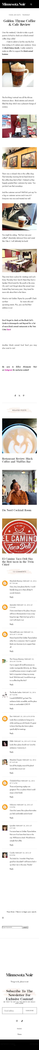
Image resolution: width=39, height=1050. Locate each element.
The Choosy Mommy (17, 659)
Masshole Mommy (16, 581)
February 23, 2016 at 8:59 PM (24, 716)
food (11, 15)
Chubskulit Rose (15, 781)
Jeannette (13, 605)
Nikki (11, 741)
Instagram (8, 370)
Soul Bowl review (8, 354)
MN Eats (17, 15)
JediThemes (20, 1045)
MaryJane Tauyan (16, 760)
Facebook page (14, 301)
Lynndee (12, 826)
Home (19, 1034)
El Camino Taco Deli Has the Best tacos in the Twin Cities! (18, 562)
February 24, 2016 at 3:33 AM (25, 741)
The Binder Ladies (16, 692)
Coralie (12, 853)
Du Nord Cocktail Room (16, 510)
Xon (11, 716)
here (8, 329)
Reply (11, 597)
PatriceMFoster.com (16, 632)
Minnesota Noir (13, 4)
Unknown (13, 805)
